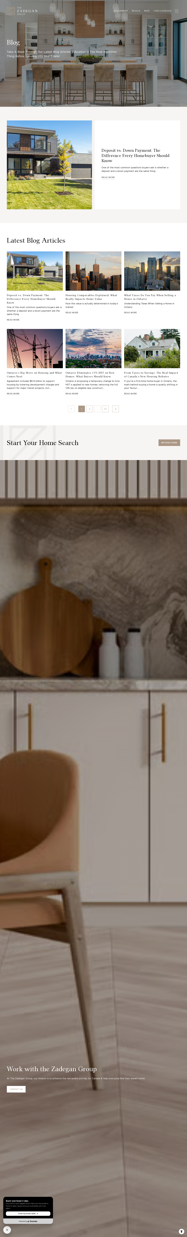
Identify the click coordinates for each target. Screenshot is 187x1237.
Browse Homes (169, 442)
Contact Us (16, 1089)
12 (105, 409)
